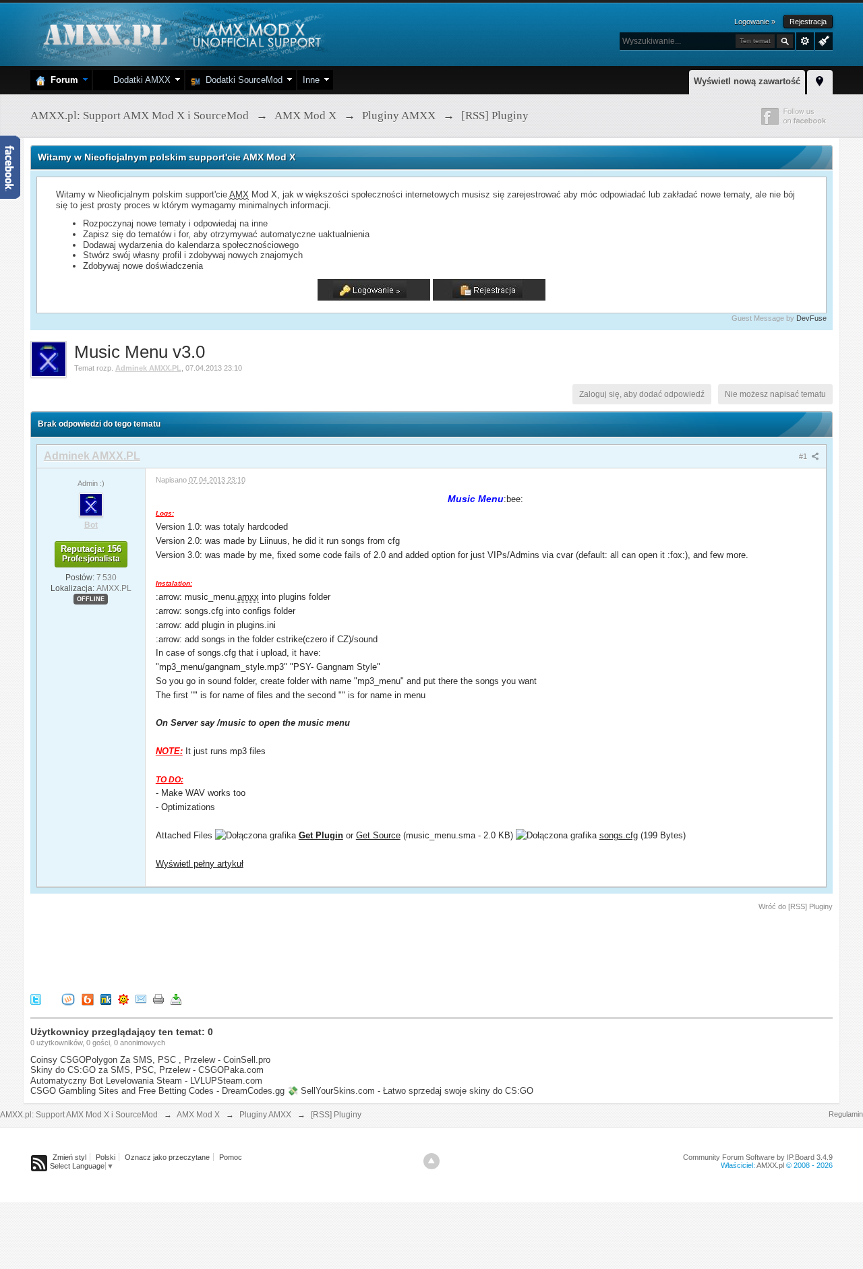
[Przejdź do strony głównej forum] (180, 33)
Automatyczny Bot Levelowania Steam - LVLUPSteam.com (146, 1081)
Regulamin (846, 1114)
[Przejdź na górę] (431, 1161)
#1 (804, 456)
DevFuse (811, 318)
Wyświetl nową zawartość (747, 81)
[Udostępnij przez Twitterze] (35, 998)
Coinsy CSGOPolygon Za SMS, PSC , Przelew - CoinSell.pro (150, 1060)
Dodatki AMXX (139, 80)
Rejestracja (808, 22)
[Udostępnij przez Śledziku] (105, 998)
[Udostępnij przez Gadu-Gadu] (123, 998)
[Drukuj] (158, 998)
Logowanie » (754, 22)
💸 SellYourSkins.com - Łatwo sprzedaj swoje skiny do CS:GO (410, 1091)
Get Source (378, 835)
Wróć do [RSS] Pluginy (795, 906)
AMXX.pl (770, 1165)
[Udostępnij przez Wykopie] (68, 998)
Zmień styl (69, 1157)
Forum (61, 80)
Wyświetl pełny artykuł (199, 864)
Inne (311, 80)
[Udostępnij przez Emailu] (141, 998)
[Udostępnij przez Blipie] (88, 998)
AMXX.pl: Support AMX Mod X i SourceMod (79, 1114)
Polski (105, 1157)
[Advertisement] (275, 949)
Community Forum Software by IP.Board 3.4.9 (758, 1157)
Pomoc (230, 1157)
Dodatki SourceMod (241, 80)
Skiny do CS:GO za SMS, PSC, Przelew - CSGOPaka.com (147, 1070)
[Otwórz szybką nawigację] (820, 80)
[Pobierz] (176, 998)
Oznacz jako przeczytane (167, 1157)
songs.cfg (618, 835)
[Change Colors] (822, 39)
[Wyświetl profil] (91, 504)
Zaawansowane (805, 41)
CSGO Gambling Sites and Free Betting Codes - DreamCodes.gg (157, 1091)
